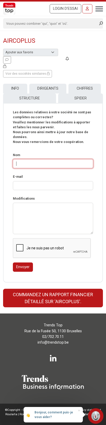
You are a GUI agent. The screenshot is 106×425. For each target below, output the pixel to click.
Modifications (24, 198)
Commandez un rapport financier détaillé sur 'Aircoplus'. (53, 298)
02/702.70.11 (53, 337)
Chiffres (85, 88)
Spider (80, 98)
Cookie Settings (85, 414)
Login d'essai (65, 8)
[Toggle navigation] (97, 8)
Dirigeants (47, 88)
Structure (29, 98)
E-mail (18, 176)
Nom (16, 155)
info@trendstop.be (53, 342)
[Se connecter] (87, 8)
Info (15, 88)
